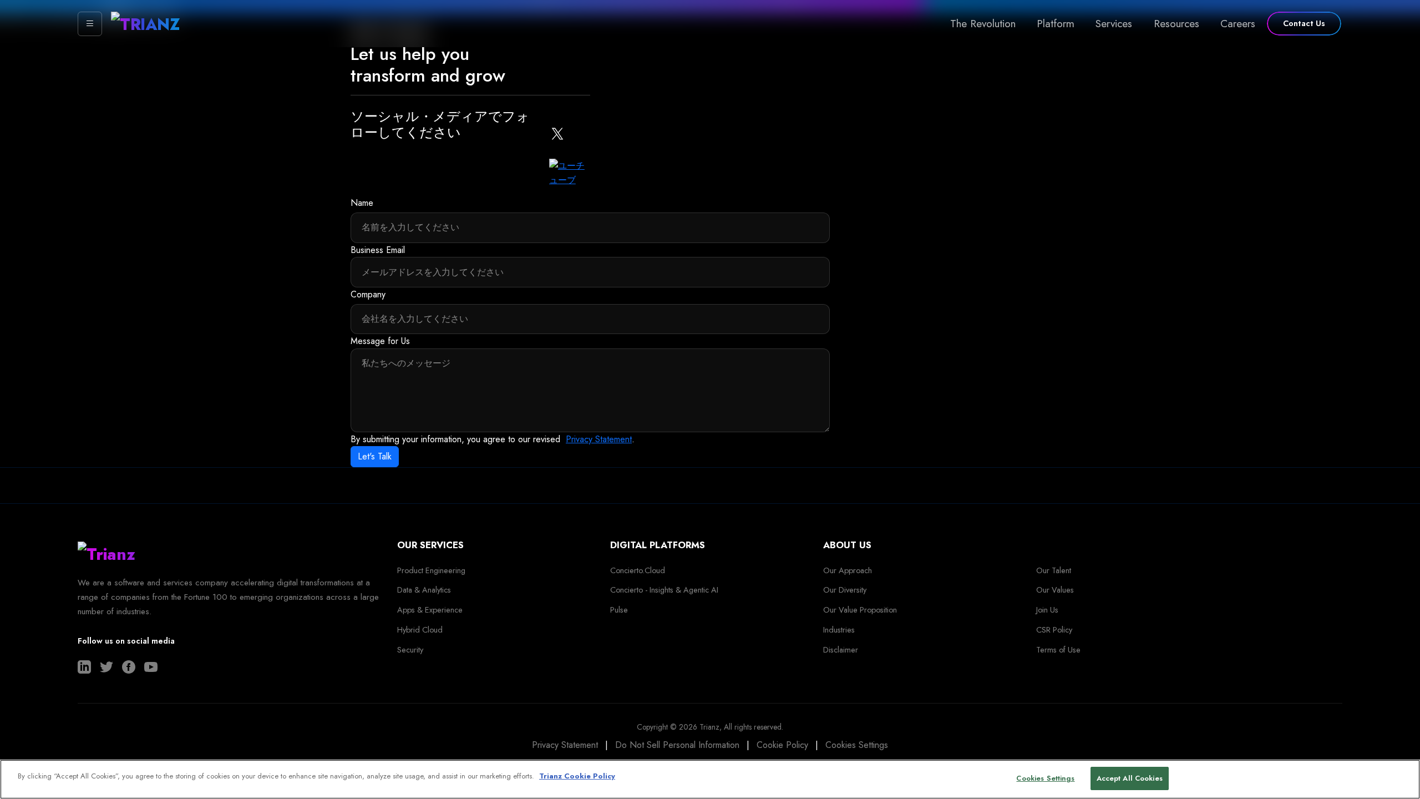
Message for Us (380, 341)
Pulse (619, 609)
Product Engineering (431, 570)
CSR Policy (1054, 629)
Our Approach (847, 570)
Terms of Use (1058, 649)
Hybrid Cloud (420, 629)
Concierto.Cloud (637, 570)
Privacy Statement (599, 439)
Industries (839, 629)
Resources (1176, 23)
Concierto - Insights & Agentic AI (664, 589)
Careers (1237, 23)
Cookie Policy (782, 745)
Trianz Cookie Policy (577, 776)
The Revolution (983, 23)
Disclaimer (840, 649)
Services (1114, 23)
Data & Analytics (424, 589)
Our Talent (1053, 570)
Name (362, 202)
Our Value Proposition (860, 609)
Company (368, 294)
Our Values (1055, 589)
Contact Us (1304, 23)
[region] (710, 779)
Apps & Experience (430, 609)
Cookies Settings (856, 745)
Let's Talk (375, 456)
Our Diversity (844, 589)
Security (410, 649)
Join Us (1047, 609)
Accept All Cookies (1130, 778)
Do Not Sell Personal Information (677, 745)
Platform (1055, 23)
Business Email (378, 250)
